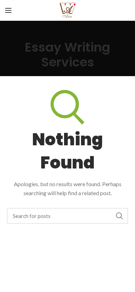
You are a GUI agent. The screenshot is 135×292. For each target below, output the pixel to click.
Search (119, 216)
